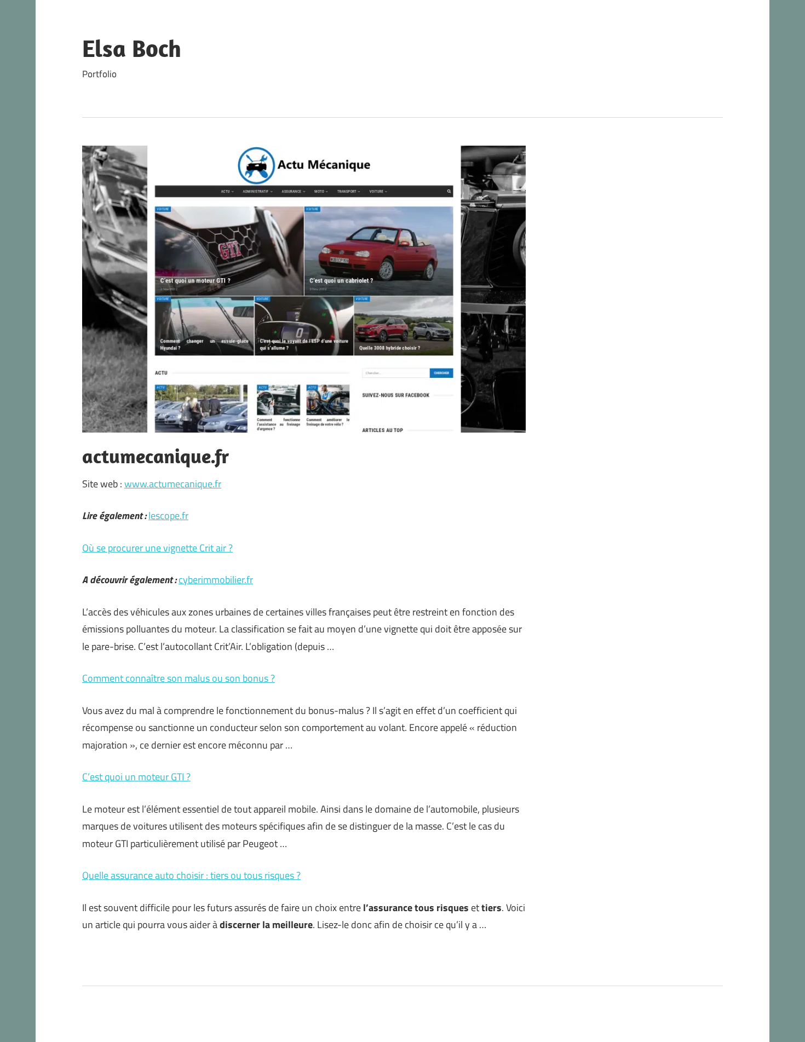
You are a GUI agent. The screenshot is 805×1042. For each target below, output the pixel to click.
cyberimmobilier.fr (216, 579)
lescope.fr (168, 515)
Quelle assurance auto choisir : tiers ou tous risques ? (191, 875)
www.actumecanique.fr (172, 483)
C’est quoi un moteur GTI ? (136, 776)
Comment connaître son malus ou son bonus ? (178, 678)
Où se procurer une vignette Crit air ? (157, 547)
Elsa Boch (131, 48)
